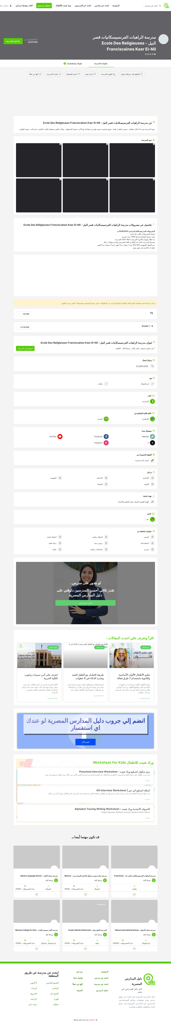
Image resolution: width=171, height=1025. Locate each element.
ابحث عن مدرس (101, 978)
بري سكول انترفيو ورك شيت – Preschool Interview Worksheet (114, 771)
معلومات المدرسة (101, 63)
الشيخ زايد (54, 993)
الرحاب (34, 988)
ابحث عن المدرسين (83, 5)
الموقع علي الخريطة (25, 348)
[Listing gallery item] (132, 160)
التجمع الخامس (52, 983)
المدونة (80, 990)
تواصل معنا (78, 978)
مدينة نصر (33, 1004)
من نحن (79, 971)
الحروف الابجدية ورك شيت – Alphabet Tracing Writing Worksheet (112, 808)
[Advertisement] (85, 95)
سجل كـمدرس (102, 990)
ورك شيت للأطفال (63, 5)
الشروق (33, 993)
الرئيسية (116, 5)
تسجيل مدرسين (44, 5)
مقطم (55, 1004)
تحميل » (147, 781)
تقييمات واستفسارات (73, 63)
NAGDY (92, 1020)
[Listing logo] (163, 39)
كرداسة (34, 999)
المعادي (55, 988)
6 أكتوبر (33, 983)
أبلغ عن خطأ (78, 984)
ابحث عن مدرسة (101, 984)
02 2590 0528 (142, 366)
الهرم (56, 999)
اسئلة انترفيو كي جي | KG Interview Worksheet (123, 790)
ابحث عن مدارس (102, 5)
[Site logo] (166, 5)
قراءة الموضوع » (144, 698)
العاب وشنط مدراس (24, 5)
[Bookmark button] (134, 895)
